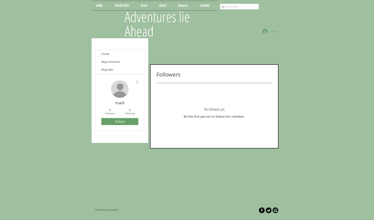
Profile (105, 54)
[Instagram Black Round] (275, 210)
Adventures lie (157, 16)
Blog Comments (110, 61)
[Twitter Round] (269, 210)
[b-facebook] (262, 210)
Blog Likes (107, 69)
